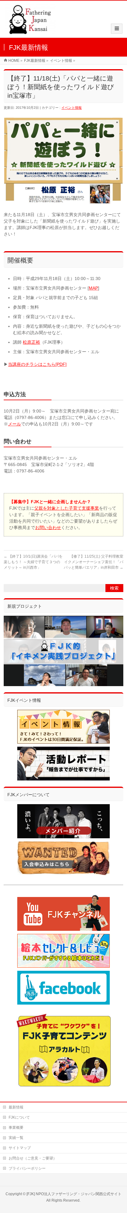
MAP (93, 288)
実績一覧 (16, 1138)
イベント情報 (71, 107)
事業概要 (16, 1127)
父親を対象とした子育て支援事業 (66, 508)
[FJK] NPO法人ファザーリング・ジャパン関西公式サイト (74, 1194)
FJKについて (19, 1117)
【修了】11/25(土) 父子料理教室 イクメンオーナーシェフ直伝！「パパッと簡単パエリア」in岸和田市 (95, 562)
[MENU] (116, 29)
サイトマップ (20, 1148)
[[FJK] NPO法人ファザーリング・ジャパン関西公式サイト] (30, 31)
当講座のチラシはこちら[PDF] (37, 364)
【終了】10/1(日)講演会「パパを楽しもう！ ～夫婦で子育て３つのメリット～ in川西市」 (33, 562)
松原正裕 (31, 342)
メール (14, 423)
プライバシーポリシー (27, 1168)
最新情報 (16, 1107)
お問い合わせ (48, 527)
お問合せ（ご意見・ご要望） (33, 1158)
